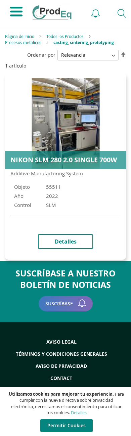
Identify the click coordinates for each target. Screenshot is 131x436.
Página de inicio (20, 36)
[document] (66, 411)
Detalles (79, 412)
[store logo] (55, 12)
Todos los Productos (65, 36)
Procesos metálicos (23, 42)
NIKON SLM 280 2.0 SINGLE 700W (63, 159)
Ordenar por (41, 55)
